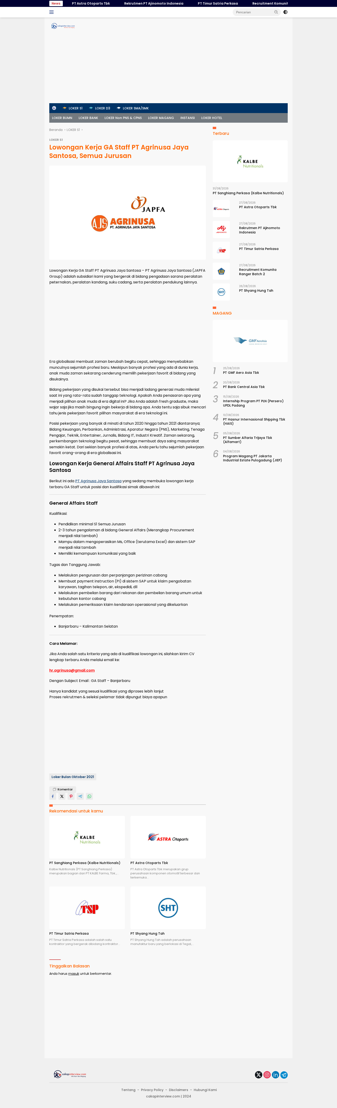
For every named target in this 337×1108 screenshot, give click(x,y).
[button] (276, 12)
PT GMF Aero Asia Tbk (241, 373)
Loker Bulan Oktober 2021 (73, 777)
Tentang (128, 1090)
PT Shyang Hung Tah (147, 933)
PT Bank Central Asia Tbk (244, 387)
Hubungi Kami (205, 1090)
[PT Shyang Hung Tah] (168, 907)
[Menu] (52, 12)
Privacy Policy (152, 1090)
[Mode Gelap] (285, 12)
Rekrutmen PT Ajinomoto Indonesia (137, 3)
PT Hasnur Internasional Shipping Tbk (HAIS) (254, 421)
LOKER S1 (56, 140)
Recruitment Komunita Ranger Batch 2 (268, 3)
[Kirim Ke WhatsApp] (89, 796)
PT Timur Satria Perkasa (202, 3)
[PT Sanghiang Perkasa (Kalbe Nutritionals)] (87, 837)
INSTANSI (187, 118)
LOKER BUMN (62, 118)
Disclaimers (178, 1090)
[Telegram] (284, 1075)
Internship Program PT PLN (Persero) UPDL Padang (253, 403)
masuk (73, 973)
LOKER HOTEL (211, 118)
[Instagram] (267, 1075)
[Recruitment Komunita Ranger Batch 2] (221, 271)
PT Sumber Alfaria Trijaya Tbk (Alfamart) (247, 440)
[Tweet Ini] (61, 796)
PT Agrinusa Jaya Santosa (98, 481)
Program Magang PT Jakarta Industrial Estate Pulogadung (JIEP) (252, 458)
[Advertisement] (168, 69)
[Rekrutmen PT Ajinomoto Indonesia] (221, 229)
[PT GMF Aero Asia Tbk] (250, 341)
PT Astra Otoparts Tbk (75, 3)
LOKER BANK (88, 118)
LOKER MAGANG (161, 118)
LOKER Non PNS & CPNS (123, 118)
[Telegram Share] (80, 796)
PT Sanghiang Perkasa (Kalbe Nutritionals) (84, 863)
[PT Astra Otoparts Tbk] (168, 837)
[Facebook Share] (52, 796)
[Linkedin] (275, 1075)
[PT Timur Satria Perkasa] (87, 907)
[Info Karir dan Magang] (63, 25)
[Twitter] (258, 1075)
